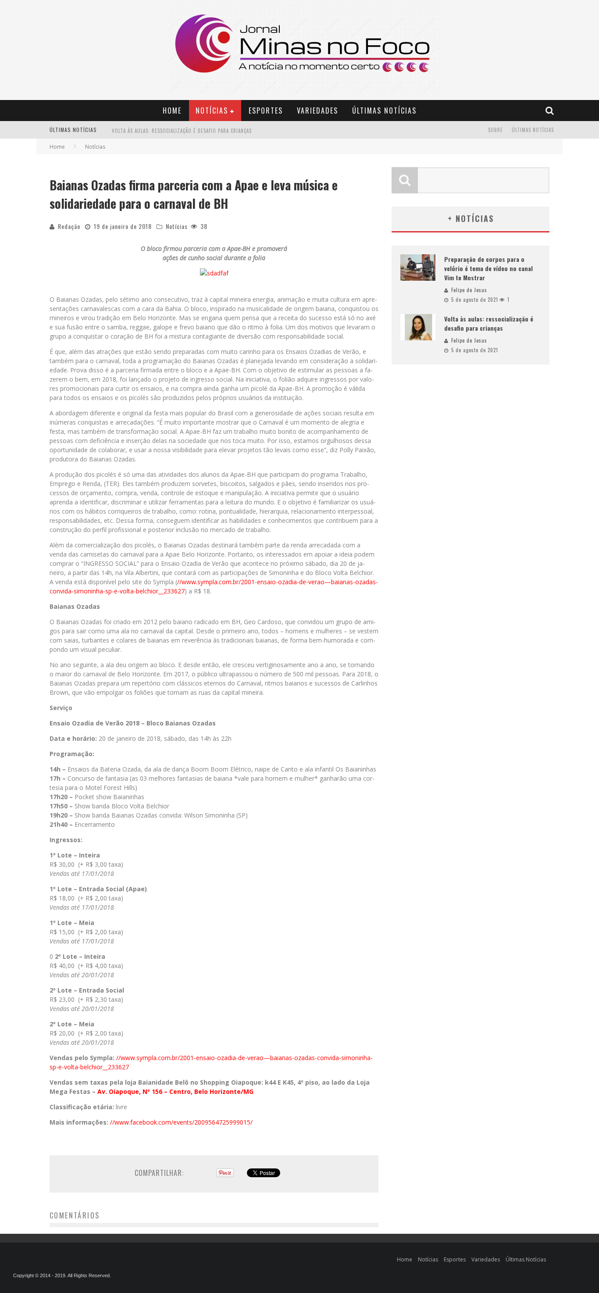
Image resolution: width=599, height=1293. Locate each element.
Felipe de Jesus (469, 289)
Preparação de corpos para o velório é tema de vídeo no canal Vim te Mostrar (488, 268)
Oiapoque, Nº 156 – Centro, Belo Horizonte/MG (181, 1091)
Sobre (495, 129)
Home (172, 110)
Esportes (266, 110)
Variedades (317, 110)
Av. (102, 1091)
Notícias (212, 110)
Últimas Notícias (384, 110)
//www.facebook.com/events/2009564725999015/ (181, 1122)
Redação (69, 226)
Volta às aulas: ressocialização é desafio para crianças (182, 130)
